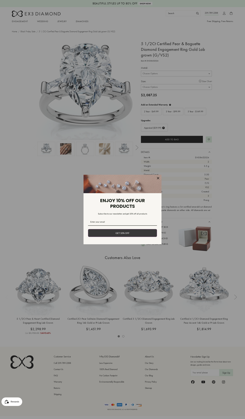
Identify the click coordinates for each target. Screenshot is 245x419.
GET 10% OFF (122, 233)
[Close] (158, 178)
